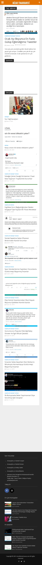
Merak (6, 145)
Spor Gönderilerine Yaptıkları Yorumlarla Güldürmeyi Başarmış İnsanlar (21, 270)
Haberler (8, 36)
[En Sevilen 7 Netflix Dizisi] (8, 519)
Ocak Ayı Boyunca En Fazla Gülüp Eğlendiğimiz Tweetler (21, 40)
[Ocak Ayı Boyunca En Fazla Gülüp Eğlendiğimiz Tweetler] (21, 23)
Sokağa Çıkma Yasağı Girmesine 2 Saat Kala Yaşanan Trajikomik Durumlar (19, 177)
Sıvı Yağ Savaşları (11, 119)
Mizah (18, 36)
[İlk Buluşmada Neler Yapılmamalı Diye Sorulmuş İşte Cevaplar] (21, 381)
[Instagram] (12, 490)
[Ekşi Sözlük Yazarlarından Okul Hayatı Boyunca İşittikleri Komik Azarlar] (21, 286)
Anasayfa (10, 461)
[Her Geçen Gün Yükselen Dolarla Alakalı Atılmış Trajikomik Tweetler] (8, 547)
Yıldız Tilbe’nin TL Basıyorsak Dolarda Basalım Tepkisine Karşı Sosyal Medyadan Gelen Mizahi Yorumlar (24, 538)
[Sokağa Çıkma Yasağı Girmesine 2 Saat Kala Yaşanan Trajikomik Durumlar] (21, 162)
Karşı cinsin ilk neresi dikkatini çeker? (19, 148)
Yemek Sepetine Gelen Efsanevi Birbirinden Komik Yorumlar (17, 239)
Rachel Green (20, 464)
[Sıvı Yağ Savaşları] (21, 105)
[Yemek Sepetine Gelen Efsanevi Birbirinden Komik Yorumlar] (21, 224)
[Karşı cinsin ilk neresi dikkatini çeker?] (21, 134)
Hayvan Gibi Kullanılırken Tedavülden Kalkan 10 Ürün (23, 503)
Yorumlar (16, 506)
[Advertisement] (19, 76)
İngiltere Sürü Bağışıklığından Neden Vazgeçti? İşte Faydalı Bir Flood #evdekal (20, 208)
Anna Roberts (20, 471)
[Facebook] (7, 490)
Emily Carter (19, 467)
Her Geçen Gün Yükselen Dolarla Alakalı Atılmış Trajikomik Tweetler (23, 546)
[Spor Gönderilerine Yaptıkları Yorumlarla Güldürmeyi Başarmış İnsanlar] (21, 255)
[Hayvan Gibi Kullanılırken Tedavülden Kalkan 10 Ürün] (8, 504)
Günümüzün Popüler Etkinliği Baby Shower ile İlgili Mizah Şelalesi (18, 332)
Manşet (13, 36)
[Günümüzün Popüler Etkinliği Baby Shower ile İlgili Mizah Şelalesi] (21, 317)
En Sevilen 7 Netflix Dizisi (19, 517)
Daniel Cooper (20, 461)
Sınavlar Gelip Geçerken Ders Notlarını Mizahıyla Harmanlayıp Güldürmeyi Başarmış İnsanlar (20, 364)
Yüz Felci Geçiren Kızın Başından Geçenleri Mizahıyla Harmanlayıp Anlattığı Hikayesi (24, 511)
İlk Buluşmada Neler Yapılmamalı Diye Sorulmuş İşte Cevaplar (20, 396)
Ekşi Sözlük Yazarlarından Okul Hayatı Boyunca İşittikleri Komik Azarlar (19, 301)
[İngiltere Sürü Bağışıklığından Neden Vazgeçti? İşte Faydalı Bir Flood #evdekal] (21, 193)
